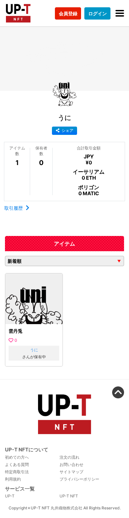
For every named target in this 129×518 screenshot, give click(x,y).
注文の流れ (69, 457)
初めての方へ (17, 457)
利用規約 (13, 479)
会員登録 (68, 13)
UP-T (10, 495)
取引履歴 (14, 208)
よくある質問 (17, 464)
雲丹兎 (15, 331)
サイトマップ (71, 471)
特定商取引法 (17, 471)
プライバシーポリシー (79, 479)
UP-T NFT (69, 495)
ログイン (97, 13)
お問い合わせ (71, 464)
